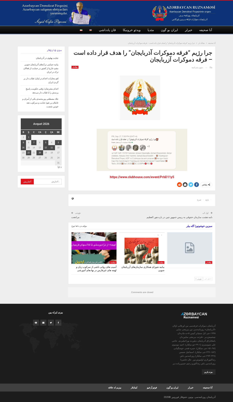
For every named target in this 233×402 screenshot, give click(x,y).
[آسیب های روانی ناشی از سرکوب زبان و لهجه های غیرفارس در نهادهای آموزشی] (93, 248)
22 (28, 152)
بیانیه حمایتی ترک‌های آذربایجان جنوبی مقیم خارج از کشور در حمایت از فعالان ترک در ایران (40, 68)
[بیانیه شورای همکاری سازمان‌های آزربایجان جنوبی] (141, 248)
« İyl (60, 167)
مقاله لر (75, 67)
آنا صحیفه (205, 30)
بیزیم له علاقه (114, 387)
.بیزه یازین (208, 372)
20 (40, 152)
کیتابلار (134, 387)
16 (23, 147)
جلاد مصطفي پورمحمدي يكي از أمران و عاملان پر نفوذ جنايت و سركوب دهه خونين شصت (40, 103)
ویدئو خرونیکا (131, 30)
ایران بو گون (169, 30)
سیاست (160, 262)
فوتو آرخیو (152, 387)
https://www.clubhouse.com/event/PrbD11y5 (142, 177)
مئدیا (151, 30)
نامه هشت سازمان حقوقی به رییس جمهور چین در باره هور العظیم (179, 217)
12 (46, 147)
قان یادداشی (107, 30)
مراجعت (75, 217)
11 (52, 147)
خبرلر (188, 30)
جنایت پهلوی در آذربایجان (47, 58)
